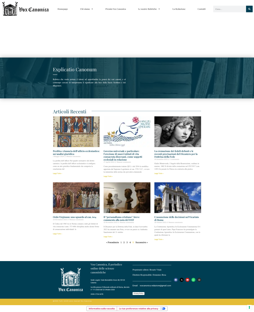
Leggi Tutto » (57, 173)
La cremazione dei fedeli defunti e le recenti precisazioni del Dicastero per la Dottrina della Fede (176, 153)
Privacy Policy (138, 293)
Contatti (202, 9)
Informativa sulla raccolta (102, 308)
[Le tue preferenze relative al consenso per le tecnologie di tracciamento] (249, 307)
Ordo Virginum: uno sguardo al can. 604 (74, 217)
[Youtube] (187, 280)
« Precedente (112, 242)
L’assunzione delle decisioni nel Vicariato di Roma (176, 218)
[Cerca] (249, 9)
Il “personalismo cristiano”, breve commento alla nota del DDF (122, 218)
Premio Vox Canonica (115, 9)
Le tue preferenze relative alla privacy (138, 308)
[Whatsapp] (193, 280)
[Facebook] (176, 280)
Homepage (63, 9)
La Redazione (179, 9)
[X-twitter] (182, 280)
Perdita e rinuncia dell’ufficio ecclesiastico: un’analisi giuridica (76, 152)
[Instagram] (199, 280)
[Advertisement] (127, 37)
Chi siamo (85, 9)
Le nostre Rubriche (147, 9)
